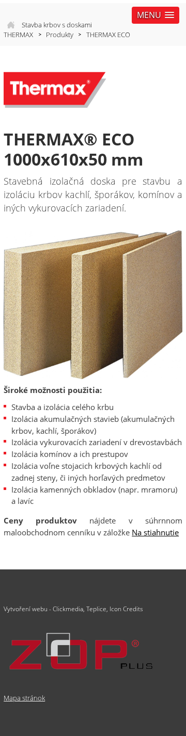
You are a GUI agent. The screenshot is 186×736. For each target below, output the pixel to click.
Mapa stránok (24, 697)
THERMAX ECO (108, 34)
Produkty (59, 34)
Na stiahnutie (155, 532)
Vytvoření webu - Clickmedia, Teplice (55, 608)
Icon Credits (126, 608)
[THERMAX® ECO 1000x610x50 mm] (93, 305)
